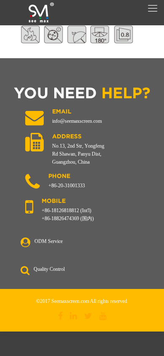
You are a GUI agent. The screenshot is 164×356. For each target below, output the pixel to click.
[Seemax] (41, 13)
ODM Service (48, 241)
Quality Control (49, 269)
